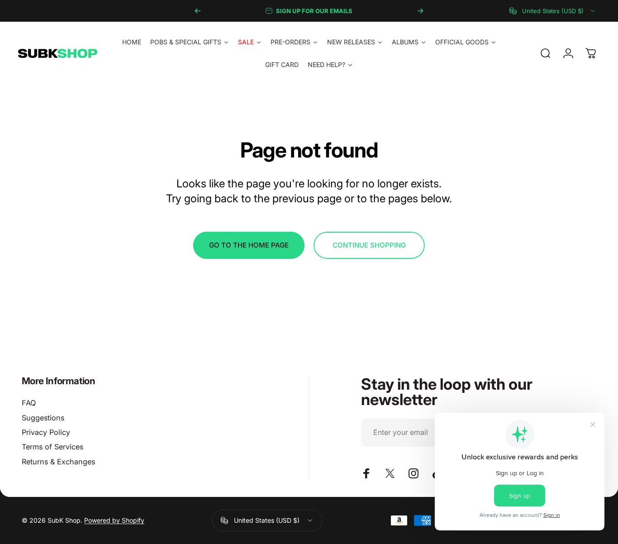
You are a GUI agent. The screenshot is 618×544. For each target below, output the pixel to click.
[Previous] (198, 11)
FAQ (29, 402)
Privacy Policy (46, 432)
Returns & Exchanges (58, 461)
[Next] (420, 11)
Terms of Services (52, 446)
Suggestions (43, 417)
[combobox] (552, 11)
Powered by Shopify (114, 520)
